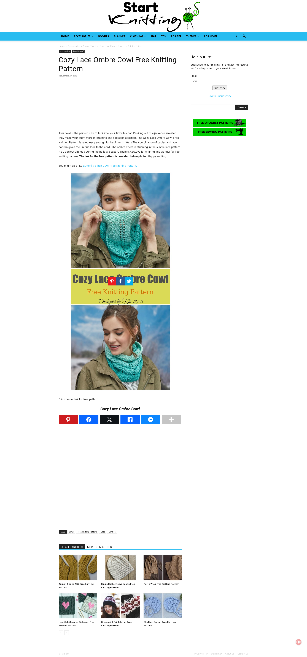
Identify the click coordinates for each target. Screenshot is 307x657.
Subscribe (220, 88)
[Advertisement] (120, 106)
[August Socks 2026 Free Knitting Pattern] (78, 567)
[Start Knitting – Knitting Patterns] (153, 16)
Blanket (119, 36)
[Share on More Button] (171, 419)
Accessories (82, 36)
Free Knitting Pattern (87, 531)
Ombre (112, 531)
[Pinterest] (236, 36)
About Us (229, 653)
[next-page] (66, 632)
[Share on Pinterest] (68, 419)
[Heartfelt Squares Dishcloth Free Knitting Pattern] (78, 605)
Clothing (136, 36)
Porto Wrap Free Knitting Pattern (161, 584)
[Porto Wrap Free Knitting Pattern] (163, 567)
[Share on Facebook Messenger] (150, 419)
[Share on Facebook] (88, 419)
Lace (103, 531)
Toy (163, 36)
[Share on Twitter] (109, 419)
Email (194, 76)
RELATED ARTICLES (72, 547)
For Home (210, 36)
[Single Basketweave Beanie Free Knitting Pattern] (120, 567)
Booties (103, 36)
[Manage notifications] (298, 642)
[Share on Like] (130, 419)
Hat (153, 36)
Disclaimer (216, 653)
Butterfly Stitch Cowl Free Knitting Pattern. (110, 165)
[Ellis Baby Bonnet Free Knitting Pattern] (163, 605)
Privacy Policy (201, 653)
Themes (191, 36)
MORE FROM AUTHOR (99, 547)
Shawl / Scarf (89, 45)
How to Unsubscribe (220, 96)
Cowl (71, 531)
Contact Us (243, 653)
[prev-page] (61, 632)
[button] (244, 36)
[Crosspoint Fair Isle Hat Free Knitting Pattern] (120, 605)
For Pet (176, 36)
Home (65, 36)
